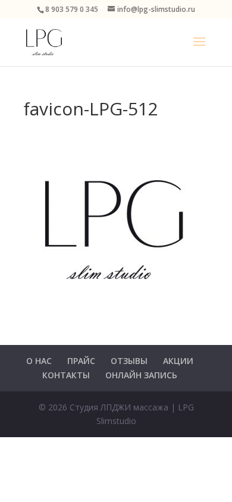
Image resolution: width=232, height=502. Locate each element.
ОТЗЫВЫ (129, 360)
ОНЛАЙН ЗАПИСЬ (141, 375)
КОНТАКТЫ (66, 375)
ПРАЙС (81, 360)
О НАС (39, 360)
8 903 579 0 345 (71, 9)
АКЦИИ (178, 360)
